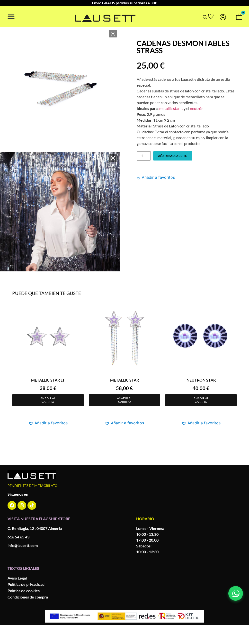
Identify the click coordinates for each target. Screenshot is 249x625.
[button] (11, 16)
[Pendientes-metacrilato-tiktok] (31, 505)
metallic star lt (171, 108)
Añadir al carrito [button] (47, 399)
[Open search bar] (205, 17)
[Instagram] (22, 505)
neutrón (197, 108)
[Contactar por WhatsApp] (235, 593)
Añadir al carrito (172, 156)
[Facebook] (12, 505)
